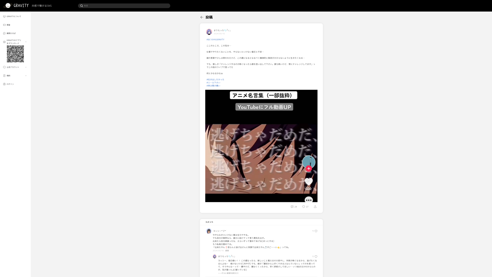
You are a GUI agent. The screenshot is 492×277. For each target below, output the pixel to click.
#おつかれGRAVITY (215, 39)
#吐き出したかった (215, 79)
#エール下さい (213, 82)
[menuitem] (15, 16)
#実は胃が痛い (213, 85)
